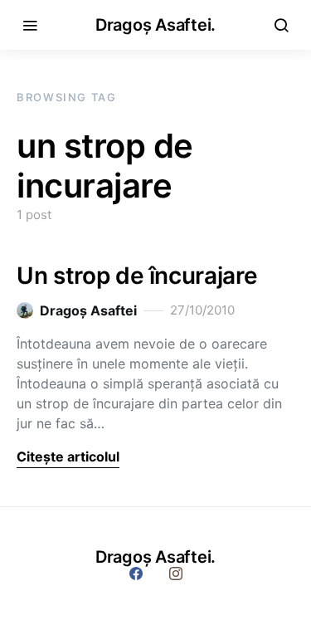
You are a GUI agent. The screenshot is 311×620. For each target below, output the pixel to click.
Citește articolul (68, 456)
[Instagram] (176, 573)
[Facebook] (136, 573)
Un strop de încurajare (137, 275)
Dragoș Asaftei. (155, 25)
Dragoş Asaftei (88, 310)
